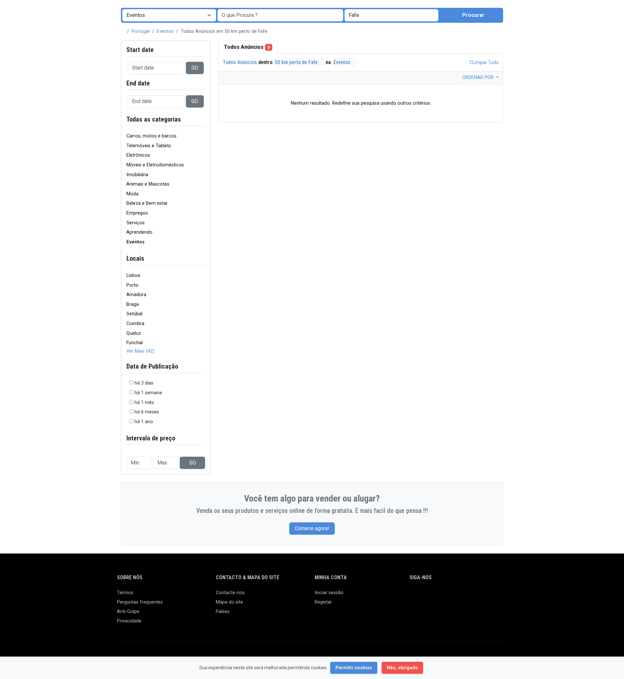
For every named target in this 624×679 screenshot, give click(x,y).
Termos (125, 592)
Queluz (133, 333)
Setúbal (134, 314)
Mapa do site (229, 602)
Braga (132, 304)
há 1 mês (144, 402)
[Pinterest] (451, 595)
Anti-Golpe (128, 611)
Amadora (136, 294)
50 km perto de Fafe (297, 62)
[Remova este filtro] (202, 119)
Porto (132, 285)
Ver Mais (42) (140, 351)
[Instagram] (432, 595)
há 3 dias (144, 383)
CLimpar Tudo (483, 62)
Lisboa (133, 275)
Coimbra (135, 323)
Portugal (141, 31)
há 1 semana (148, 393)
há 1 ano (144, 421)
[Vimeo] (479, 595)
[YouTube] (470, 595)
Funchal (134, 343)
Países (222, 611)
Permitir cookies (353, 667)
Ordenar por (478, 77)
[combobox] (391, 15)
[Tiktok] (461, 595)
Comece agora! (312, 528)
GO (194, 68)
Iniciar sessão (329, 592)
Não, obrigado (402, 667)
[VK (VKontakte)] (489, 595)
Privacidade (129, 621)
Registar (323, 602)
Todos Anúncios (247, 47)
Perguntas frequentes (140, 602)
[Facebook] (414, 595)
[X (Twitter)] (423, 595)
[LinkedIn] (442, 595)
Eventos (165, 31)
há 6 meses (147, 412)
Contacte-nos (230, 592)
